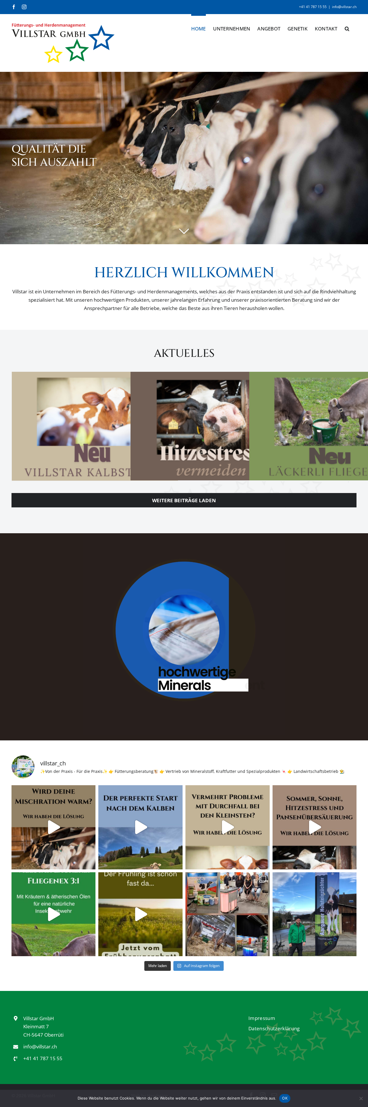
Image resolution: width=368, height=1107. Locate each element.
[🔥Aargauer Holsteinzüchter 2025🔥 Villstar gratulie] (315, 914)
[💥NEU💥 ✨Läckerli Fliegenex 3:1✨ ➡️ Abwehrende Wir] (54, 914)
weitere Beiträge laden (184, 500)
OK (285, 1098)
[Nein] (361, 1098)
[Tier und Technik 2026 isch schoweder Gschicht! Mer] (227, 914)
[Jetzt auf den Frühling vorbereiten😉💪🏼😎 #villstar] (140, 914)
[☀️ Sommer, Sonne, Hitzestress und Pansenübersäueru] (315, 827)
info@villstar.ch (344, 6)
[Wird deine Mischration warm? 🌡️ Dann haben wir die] (54, 827)
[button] (347, 27)
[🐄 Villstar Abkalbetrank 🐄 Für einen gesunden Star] (140, 827)
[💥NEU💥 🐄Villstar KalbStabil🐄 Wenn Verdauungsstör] (227, 827)
